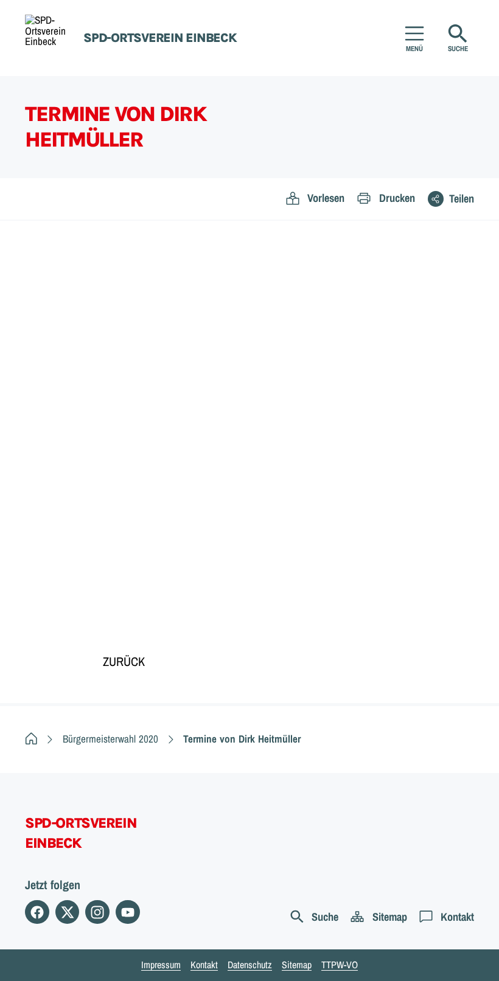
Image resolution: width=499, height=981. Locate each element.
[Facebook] (37, 912)
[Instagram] (97, 912)
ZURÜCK (124, 661)
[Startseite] (31, 739)
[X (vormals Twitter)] (67, 912)
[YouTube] (128, 912)
